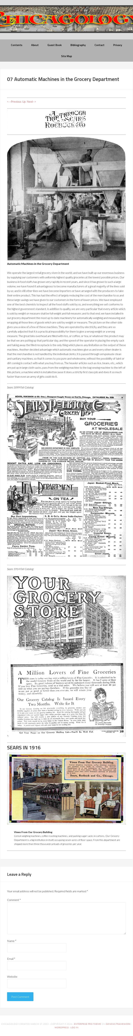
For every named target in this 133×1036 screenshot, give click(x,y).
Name (11, 940)
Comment (14, 899)
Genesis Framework (118, 1024)
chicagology (66, 22)
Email (11, 958)
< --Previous (14, 101)
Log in (74, 1027)
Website (12, 976)
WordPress (62, 1027)
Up (24, 101)
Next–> (31, 101)
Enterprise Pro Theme (87, 1024)
